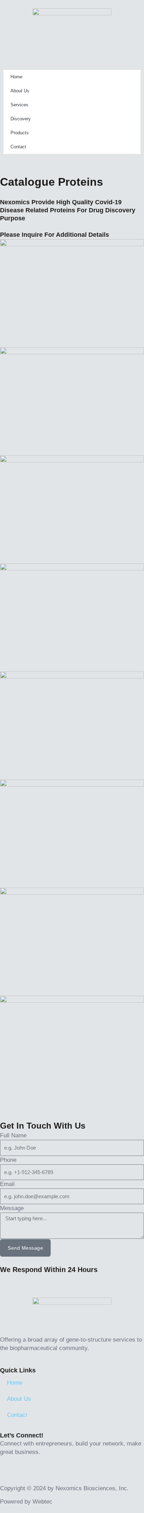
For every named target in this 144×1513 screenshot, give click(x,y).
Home (16, 76)
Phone (8, 1160)
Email (7, 1184)
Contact (18, 146)
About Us (19, 90)
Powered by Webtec (26, 1501)
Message (12, 1208)
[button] (72, 51)
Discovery (20, 118)
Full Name (13, 1135)
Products (19, 132)
